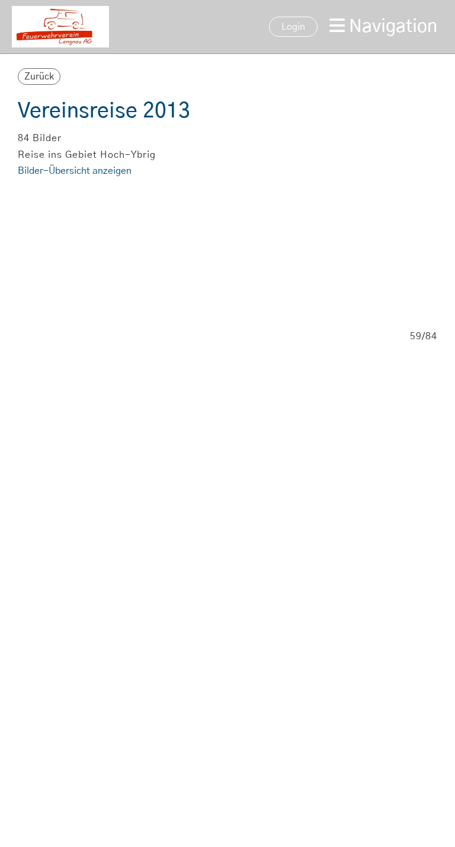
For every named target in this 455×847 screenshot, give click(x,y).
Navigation (391, 27)
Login (293, 26)
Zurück (39, 76)
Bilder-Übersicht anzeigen (75, 171)
